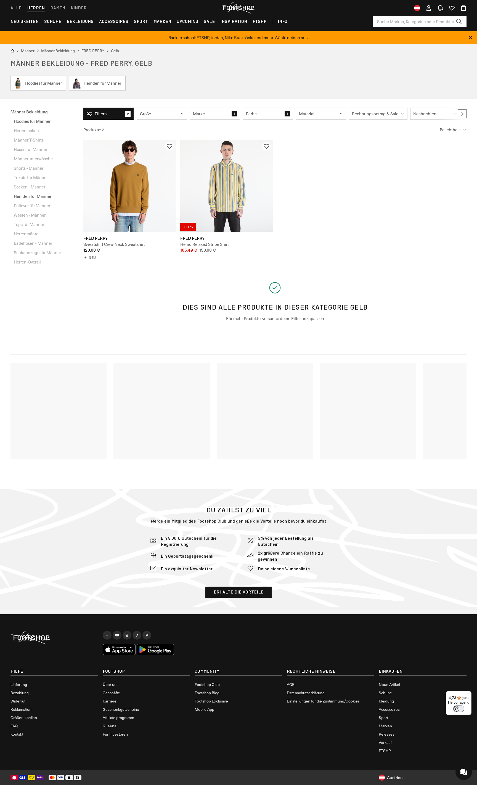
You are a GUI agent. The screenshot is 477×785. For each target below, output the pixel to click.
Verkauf (385, 742)
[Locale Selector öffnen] (417, 8)
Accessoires (113, 21)
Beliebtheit (450, 129)
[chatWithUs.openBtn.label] (463, 771)
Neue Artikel (389, 684)
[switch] (458, 709)
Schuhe (52, 21)
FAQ (14, 725)
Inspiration (233, 21)
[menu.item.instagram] (127, 635)
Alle (16, 7)
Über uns (110, 684)
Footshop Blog (207, 692)
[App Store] (119, 649)
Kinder (79, 7)
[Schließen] (470, 37)
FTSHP (259, 21)
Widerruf (17, 701)
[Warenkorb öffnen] (463, 8)
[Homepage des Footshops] (238, 8)
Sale (209, 21)
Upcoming (187, 21)
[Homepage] (54, 638)
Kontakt (16, 734)
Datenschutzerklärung (306, 692)
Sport (141, 21)
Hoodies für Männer (32, 121)
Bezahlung (19, 692)
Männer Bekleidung (29, 112)
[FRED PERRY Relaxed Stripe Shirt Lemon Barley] (226, 186)
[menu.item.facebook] (107, 635)
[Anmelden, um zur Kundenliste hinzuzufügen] (169, 146)
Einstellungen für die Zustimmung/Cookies (323, 701)
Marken (162, 21)
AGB (291, 684)
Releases (386, 734)
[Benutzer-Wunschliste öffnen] (452, 8)
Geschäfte (111, 692)
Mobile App (204, 709)
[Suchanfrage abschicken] (459, 21)
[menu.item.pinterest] (146, 635)
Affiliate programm (118, 717)
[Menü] (468, 694)
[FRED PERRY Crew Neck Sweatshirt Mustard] (129, 186)
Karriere (109, 701)
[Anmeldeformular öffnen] (429, 8)
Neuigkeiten (24, 21)
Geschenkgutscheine (121, 709)
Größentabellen (23, 717)
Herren (36, 7)
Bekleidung (80, 21)
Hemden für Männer (32, 196)
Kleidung (386, 701)
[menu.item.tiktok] (136, 635)
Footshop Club (211, 521)
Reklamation (20, 709)
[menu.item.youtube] (117, 635)
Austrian (395, 777)
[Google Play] (155, 649)
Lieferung (18, 684)
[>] (462, 113)
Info (282, 21)
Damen (57, 7)
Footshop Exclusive (211, 701)
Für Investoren (115, 734)
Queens (109, 725)
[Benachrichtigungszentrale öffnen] (440, 8)
